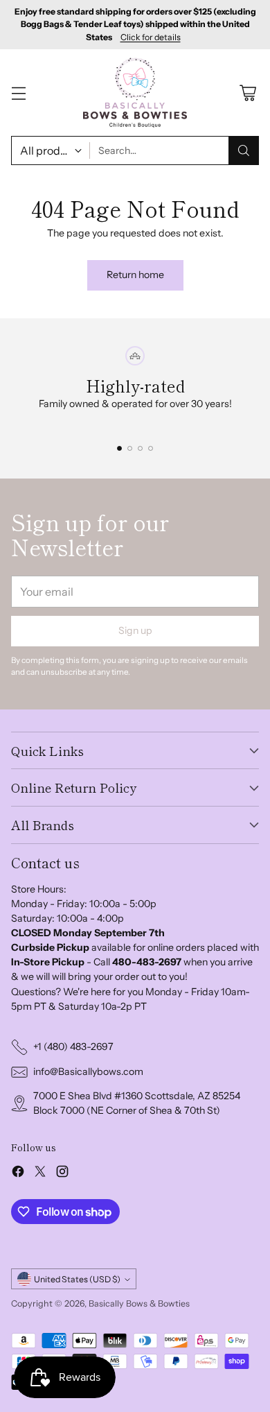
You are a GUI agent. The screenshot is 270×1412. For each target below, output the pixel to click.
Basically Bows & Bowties (139, 1303)
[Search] (243, 150)
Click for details (150, 37)
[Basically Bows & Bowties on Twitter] (40, 1173)
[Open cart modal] (247, 92)
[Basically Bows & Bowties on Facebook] (18, 1173)
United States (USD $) (77, 1279)
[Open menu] (18, 92)
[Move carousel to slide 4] (150, 448)
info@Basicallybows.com (88, 1071)
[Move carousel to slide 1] (119, 448)
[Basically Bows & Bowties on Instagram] (62, 1173)
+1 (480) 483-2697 (73, 1046)
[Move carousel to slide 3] (140, 448)
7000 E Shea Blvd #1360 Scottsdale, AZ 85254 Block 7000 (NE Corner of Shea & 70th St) (136, 1103)
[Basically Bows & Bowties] (135, 92)
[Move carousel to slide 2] (129, 448)
